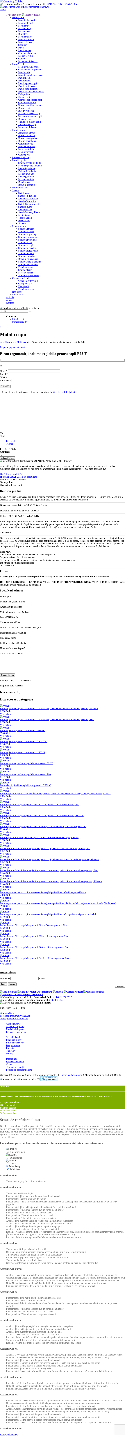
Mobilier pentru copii (28, 67)
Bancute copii (25, 119)
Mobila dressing (26, 42)
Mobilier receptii (26, 152)
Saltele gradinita (26, 176)
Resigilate (17, 292)
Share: (3, 436)
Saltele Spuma (25, 206)
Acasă (3, 342)
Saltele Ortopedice (27, 201)
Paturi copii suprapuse (28, 89)
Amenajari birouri (26, 132)
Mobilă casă (18, 17)
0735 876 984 (55, 1000)
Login (3, 984)
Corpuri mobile (25, 143)
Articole (10, 297)
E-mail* (4, 374)
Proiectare (11, 1048)
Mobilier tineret (25, 36)
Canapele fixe (25, 283)
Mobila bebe (24, 72)
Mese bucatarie (25, 272)
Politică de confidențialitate (19, 1069)
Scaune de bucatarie (28, 248)
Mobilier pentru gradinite (30, 165)
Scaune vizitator (26, 228)
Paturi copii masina (27, 86)
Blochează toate (17, 1152)
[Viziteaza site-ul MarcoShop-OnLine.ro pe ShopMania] (48, 1079)
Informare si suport (15, 1042)
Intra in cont (18, 319)
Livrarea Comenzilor (16, 1032)
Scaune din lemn (26, 253)
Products (10, 342)
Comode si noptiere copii (30, 99)
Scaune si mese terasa (28, 275)
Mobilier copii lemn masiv (30, 75)
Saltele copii (24, 193)
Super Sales (17, 294)
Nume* (4, 371)
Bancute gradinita (26, 185)
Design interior (13, 1045)
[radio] (65, 658)
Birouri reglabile (26, 110)
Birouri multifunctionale (29, 105)
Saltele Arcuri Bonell (28, 198)
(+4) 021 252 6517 (63, 997)
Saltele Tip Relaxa (27, 196)
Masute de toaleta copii (29, 113)
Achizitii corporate (15, 1026)
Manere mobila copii (28, 127)
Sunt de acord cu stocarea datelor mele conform (40, 392)
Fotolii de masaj (26, 267)
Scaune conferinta (27, 256)
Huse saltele (24, 220)
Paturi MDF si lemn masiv (31, 91)
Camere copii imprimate (29, 69)
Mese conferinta (26, 149)
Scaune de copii (26, 245)
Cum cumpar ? (13, 1023)
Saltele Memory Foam (29, 212)
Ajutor (9, 300)
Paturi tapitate (24, 50)
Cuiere (21, 58)
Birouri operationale (28, 141)
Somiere (22, 223)
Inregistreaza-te (19, 322)
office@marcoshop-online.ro (14, 1018)
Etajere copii (24, 97)
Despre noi (11, 1058)
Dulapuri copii (25, 94)
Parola (42, 978)
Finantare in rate (14, 1040)
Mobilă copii (18, 64)
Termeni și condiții (15, 1067)
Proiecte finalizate (20, 157)
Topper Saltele (25, 217)
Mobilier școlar (19, 160)
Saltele (15, 190)
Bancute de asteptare (28, 259)
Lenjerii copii (24, 215)
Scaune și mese (19, 226)
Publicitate (15, 1169)
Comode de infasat (27, 102)
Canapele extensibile (28, 281)
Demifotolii (23, 286)
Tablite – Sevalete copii (29, 121)
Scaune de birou (26, 231)
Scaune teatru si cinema (29, 261)
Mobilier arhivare (26, 146)
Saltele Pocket (25, 209)
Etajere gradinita (26, 174)
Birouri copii (24, 108)
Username (5, 978)
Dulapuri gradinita (27, 171)
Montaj (9, 1053)
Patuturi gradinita (26, 168)
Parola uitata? (120, 987)
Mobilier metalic (20, 187)
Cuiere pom (24, 154)
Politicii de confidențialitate (63, 392)
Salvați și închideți (9, 1434)
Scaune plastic (25, 270)
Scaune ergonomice (27, 237)
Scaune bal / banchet (28, 264)
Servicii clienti (13, 1037)
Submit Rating (7, 675)
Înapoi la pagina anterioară (12, 347)
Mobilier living (25, 23)
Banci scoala (24, 182)
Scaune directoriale (27, 239)
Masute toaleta (25, 31)
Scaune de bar (25, 242)
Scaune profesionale (28, 250)
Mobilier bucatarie (27, 20)
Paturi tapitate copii (27, 83)
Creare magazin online (71, 1075)
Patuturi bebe (24, 80)
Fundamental (16, 1157)
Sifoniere (22, 45)
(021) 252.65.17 (54, 4)
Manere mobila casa (28, 61)
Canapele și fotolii (21, 278)
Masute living (24, 28)
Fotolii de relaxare (27, 289)
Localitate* (5, 380)
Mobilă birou (18, 130)
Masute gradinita (26, 179)
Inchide (12, 984)
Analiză (13, 1163)
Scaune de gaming (27, 234)
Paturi (21, 47)
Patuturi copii (24, 78)
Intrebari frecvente (15, 1061)
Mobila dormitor (26, 39)
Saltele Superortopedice (29, 204)
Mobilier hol (24, 25)
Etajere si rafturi (26, 56)
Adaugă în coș (7, 458)
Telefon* (4, 377)
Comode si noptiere (27, 53)
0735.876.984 (70, 4)
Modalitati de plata (15, 1029)
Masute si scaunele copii (30, 116)
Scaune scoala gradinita (29, 163)
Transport (10, 1051)
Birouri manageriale (27, 138)
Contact (10, 303)
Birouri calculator (26, 135)
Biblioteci (23, 34)
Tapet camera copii (27, 124)
